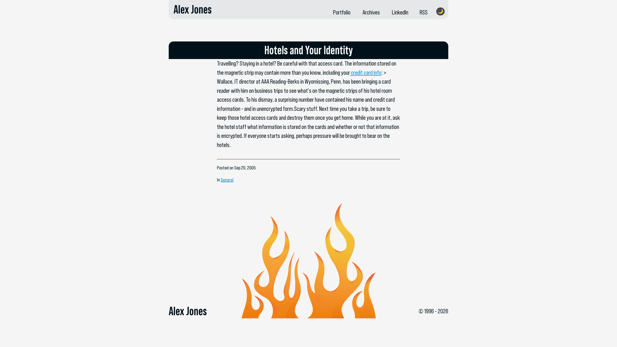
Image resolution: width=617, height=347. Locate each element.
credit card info (365, 72)
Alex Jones (193, 9)
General (227, 179)
